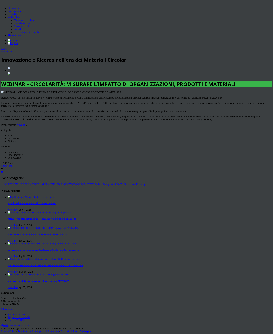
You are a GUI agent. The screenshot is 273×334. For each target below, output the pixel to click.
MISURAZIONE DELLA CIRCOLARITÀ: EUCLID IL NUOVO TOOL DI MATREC (48, 184)
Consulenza (14, 11)
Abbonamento (16, 35)
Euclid (17, 29)
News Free (6, 166)
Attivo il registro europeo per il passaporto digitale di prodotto (42, 218)
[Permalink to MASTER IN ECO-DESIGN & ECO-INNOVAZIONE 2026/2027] (43, 228)
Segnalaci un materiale (19, 317)
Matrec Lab (14, 17)
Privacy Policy (8, 331)
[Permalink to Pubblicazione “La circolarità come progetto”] (31, 197)
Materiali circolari (24, 20)
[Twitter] (4, 325)
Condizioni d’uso (69, 331)
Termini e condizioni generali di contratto (38, 331)
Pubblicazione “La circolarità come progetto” (32, 203)
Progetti (12, 14)
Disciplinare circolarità (26, 32)
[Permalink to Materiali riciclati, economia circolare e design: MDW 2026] (38, 274)
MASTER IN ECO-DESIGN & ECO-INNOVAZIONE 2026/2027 (37, 234)
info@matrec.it (8, 309)
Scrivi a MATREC (17, 320)
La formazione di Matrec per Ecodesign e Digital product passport (43, 250)
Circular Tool (21, 26)
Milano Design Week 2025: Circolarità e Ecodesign (122, 184)
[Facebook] (2, 325)
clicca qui (21, 124)
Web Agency (86, 331)
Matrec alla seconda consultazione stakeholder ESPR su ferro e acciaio (45, 265)
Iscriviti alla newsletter (19, 326)
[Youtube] (7, 325)
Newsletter (6, 51)
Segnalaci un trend (17, 314)
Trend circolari (22, 23)
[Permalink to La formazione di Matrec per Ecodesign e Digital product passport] (42, 243)
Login (4, 48)
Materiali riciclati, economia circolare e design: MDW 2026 (38, 281)
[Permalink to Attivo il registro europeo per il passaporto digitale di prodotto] (39, 212)
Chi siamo (13, 8)
